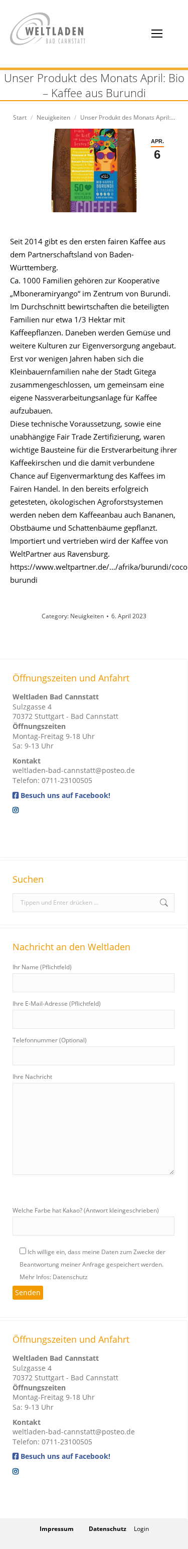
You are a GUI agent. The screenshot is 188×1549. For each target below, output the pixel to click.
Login (141, 1528)
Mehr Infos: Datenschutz (54, 1277)
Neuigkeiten (87, 616)
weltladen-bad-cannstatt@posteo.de (74, 770)
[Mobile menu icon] (157, 34)
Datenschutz (107, 1528)
